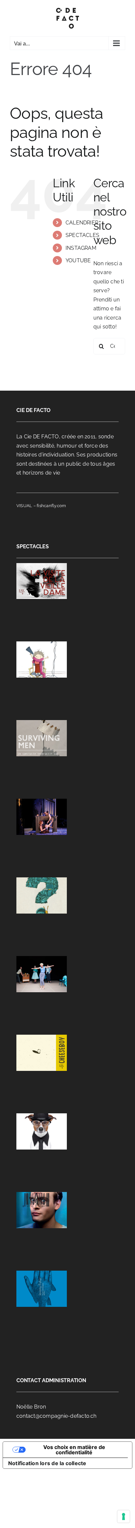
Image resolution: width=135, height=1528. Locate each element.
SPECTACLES (82, 235)
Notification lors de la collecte (47, 1463)
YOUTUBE (78, 260)
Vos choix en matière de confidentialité (74, 1450)
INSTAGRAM (81, 248)
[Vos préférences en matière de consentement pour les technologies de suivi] (123, 1516)
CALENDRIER (82, 223)
